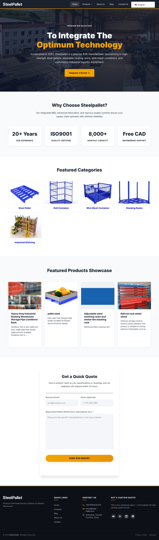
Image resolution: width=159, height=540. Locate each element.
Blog (112, 4)
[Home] (25, 497)
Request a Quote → (79, 73)
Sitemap (152, 535)
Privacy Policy (141, 535)
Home (74, 4)
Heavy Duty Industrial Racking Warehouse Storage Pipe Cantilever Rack (24, 318)
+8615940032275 (93, 505)
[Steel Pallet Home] (12, 4)
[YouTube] (113, 516)
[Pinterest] (132, 516)
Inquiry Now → (24, 342)
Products (86, 4)
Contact (57, 522)
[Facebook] (119, 516)
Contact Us (123, 4)
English (141, 4)
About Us (101, 4)
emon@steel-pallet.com (91, 510)
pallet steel (54, 313)
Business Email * (53, 397)
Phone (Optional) (88, 397)
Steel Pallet (14, 535)
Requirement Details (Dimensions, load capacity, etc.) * (69, 412)
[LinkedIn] (126, 516)
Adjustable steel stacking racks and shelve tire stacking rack (95, 318)
